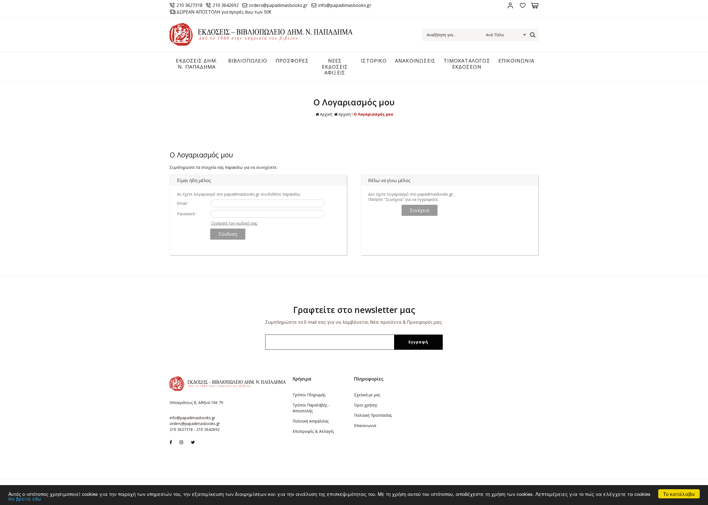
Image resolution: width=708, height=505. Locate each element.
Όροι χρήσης (365, 405)
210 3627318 (189, 5)
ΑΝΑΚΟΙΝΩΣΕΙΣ (415, 60)
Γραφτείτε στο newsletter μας (354, 309)
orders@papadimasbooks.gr (278, 5)
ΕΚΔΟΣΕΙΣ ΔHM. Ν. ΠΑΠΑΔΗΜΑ (196, 63)
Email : (183, 203)
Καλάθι (535, 5)
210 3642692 (226, 5)
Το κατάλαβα (679, 493)
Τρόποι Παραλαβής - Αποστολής (311, 407)
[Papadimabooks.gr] (261, 44)
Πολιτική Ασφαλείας (311, 421)
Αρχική (326, 114)
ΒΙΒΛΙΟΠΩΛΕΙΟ (247, 60)
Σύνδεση (510, 5)
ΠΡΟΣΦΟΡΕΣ (292, 60)
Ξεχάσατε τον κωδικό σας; (234, 223)
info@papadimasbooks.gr (344, 5)
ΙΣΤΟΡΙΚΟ (374, 60)
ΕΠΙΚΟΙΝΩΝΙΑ (516, 60)
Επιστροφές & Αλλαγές (313, 431)
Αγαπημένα (522, 5)
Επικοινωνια (365, 425)
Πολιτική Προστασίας (373, 415)
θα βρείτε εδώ (24, 498)
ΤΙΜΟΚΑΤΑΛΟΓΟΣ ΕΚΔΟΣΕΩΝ (467, 63)
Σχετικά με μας (367, 394)
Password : (187, 213)
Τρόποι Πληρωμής (309, 394)
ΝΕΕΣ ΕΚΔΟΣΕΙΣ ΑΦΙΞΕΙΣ (335, 66)
